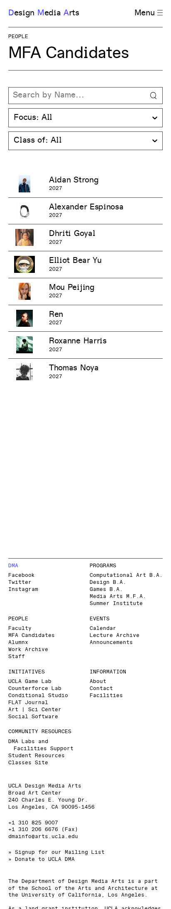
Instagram (23, 589)
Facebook (21, 575)
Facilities (106, 695)
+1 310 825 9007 (33, 823)
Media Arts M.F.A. (118, 596)
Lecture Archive (114, 635)
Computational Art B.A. (126, 575)
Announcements (111, 642)
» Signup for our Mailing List (56, 852)
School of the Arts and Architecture (90, 888)
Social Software (33, 716)
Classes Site (28, 763)
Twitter (20, 582)
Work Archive (28, 649)
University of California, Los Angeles (83, 895)
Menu (144, 13)
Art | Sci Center (34, 709)
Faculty (20, 628)
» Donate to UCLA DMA (41, 859)
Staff (16, 656)
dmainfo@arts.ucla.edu (43, 836)
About (98, 681)
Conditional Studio (38, 695)
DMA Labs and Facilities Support (40, 745)
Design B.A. (108, 582)
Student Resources (36, 755)
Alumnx (18, 642)
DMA (13, 566)
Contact (101, 688)
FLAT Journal (28, 702)
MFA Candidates (31, 635)
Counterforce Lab (34, 688)
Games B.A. (106, 589)
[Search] (85, 96)
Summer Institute (116, 603)
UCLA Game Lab (29, 681)
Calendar (103, 628)
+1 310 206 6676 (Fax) (43, 829)
